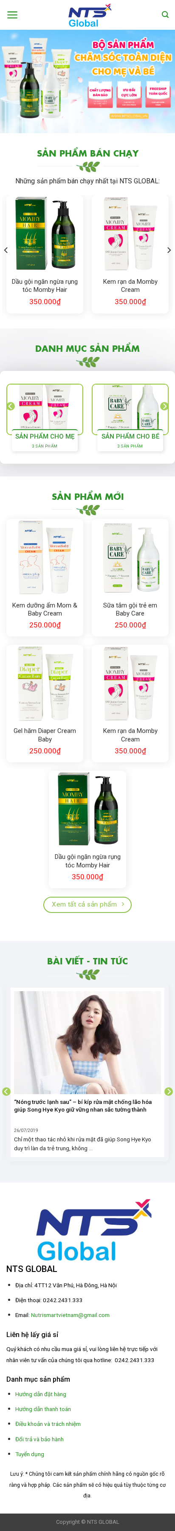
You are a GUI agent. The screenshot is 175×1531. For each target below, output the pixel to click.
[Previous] (6, 250)
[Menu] (12, 14)
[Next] (168, 250)
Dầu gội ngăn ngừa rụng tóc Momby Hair (45, 286)
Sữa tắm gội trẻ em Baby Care (130, 610)
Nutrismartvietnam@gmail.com (70, 1314)
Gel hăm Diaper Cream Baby (45, 735)
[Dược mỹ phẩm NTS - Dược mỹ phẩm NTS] (87, 15)
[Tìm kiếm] (165, 14)
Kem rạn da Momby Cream (130, 286)
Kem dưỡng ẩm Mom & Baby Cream (44, 610)
